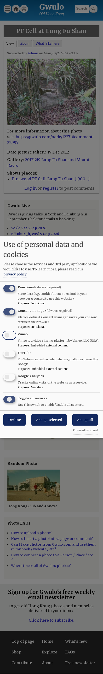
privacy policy (15, 274)
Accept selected (49, 420)
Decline (14, 420)
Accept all (85, 420)
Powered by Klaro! (85, 430)
